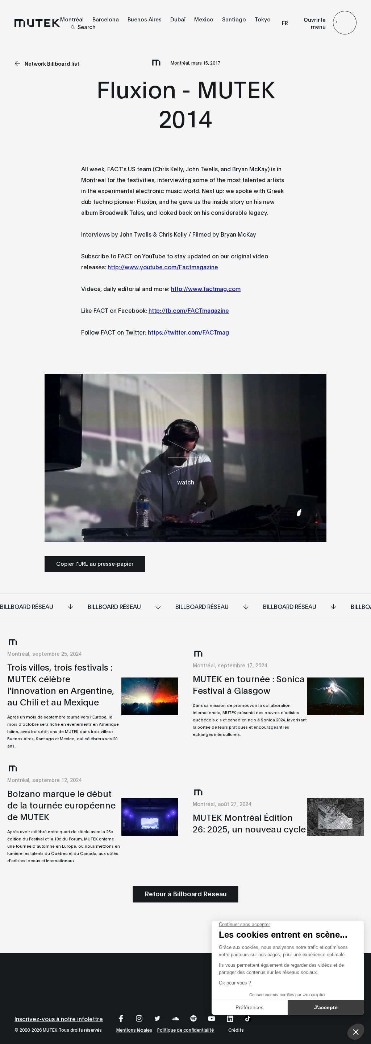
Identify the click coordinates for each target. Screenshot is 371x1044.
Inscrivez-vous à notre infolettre (58, 1018)
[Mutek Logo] (37, 23)
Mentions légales (134, 1029)
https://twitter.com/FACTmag (188, 332)
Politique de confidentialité (185, 1029)
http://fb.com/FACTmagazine (189, 310)
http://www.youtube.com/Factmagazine (163, 266)
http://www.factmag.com (206, 288)
